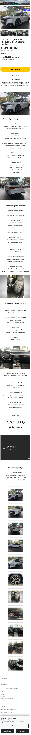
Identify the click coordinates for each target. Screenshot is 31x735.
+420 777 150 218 (8, 712)
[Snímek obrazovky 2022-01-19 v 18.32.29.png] (15, 662)
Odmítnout (7, 731)
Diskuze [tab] (17, 75)
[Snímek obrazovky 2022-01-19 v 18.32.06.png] (15, 611)
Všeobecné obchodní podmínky (8, 698)
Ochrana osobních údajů (6, 700)
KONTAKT (3, 696)
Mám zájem (15, 69)
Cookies (2, 702)
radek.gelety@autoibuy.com (10, 709)
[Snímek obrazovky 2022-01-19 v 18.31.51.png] (15, 577)
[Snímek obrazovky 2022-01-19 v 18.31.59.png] (15, 594)
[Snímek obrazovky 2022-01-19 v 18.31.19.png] (15, 509)
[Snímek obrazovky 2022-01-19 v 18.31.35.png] (15, 543)
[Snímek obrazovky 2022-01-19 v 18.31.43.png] (15, 560)
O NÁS (2, 694)
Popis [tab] (13, 75)
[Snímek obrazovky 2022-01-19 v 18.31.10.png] (15, 492)
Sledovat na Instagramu (13, 688)
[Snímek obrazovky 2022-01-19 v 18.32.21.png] (15, 645)
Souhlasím (22, 731)
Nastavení (15, 726)
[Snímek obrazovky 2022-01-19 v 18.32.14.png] (15, 628)
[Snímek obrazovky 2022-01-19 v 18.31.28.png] (15, 526)
